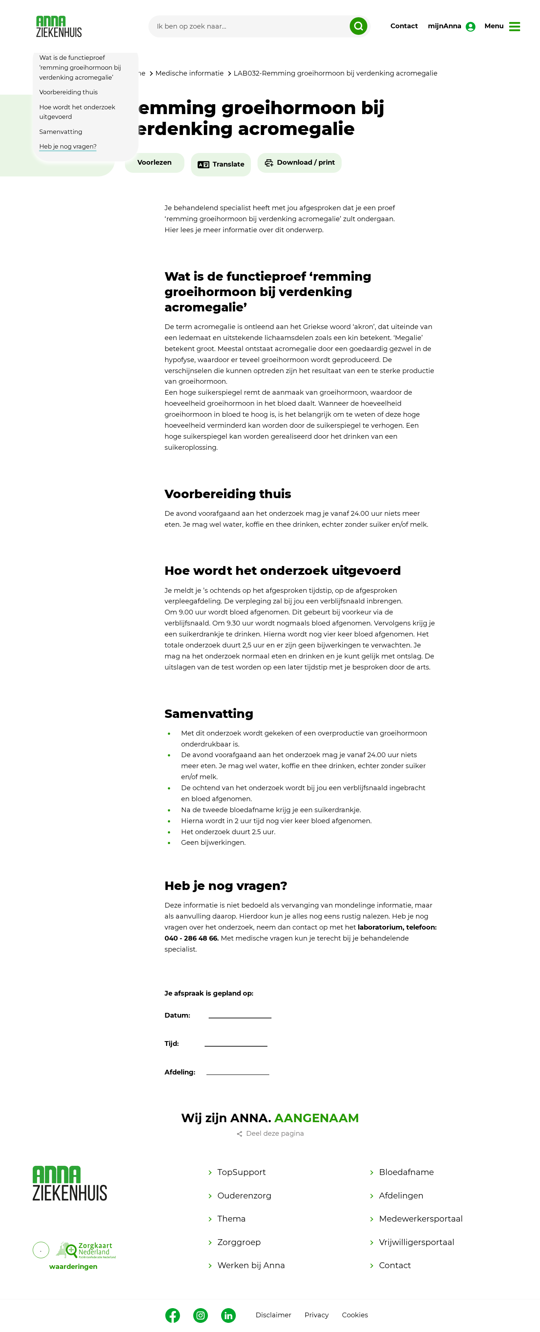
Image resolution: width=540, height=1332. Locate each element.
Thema (231, 1219)
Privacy (317, 1315)
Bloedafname (406, 1172)
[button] (154, 162)
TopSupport (241, 1172)
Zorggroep (239, 1242)
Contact (404, 26)
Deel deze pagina (275, 1134)
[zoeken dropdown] (358, 26)
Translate (228, 164)
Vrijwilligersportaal (416, 1242)
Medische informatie (189, 73)
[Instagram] (200, 1315)
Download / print (306, 162)
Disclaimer (273, 1315)
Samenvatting (60, 131)
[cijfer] (86, 1250)
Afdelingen (401, 1196)
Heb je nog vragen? (68, 146)
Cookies (355, 1315)
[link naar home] (59, 26)
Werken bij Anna (251, 1265)
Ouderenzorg (244, 1196)
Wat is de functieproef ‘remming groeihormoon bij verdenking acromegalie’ (80, 67)
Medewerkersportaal (421, 1219)
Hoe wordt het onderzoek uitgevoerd (77, 111)
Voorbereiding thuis (68, 92)
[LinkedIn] (228, 1315)
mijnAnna (444, 26)
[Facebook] (172, 1315)
